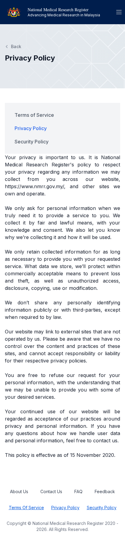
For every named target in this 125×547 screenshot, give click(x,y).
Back (16, 46)
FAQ (78, 491)
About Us (19, 491)
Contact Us (51, 491)
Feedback (105, 491)
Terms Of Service (26, 507)
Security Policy (102, 507)
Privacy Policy (65, 507)
